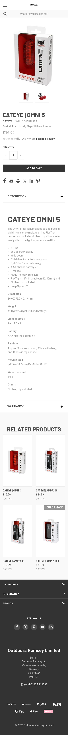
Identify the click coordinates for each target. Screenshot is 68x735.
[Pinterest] (38, 181)
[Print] (18, 181)
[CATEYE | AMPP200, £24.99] (51, 460)
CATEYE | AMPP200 (46, 490)
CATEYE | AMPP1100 (47, 561)
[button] (45, 138)
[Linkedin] (31, 181)
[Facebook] (4, 181)
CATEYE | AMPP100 (13, 561)
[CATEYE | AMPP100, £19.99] (17, 531)
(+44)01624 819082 (35, 684)
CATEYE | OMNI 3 (12, 490)
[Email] (11, 181)
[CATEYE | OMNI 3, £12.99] (17, 460)
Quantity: (9, 147)
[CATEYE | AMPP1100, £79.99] (51, 531)
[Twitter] (24, 181)
